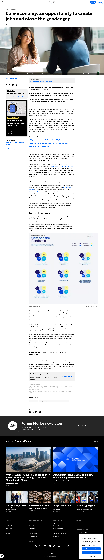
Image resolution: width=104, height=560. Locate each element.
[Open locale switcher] (2, 556)
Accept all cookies (91, 552)
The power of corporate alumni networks (62, 506)
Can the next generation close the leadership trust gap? (16, 506)
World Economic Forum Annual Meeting (41, 81)
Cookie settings (91, 556)
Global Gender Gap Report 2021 (40, 146)
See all (95, 441)
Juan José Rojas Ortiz (11, 78)
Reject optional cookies (91, 548)
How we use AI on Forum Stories (39, 505)
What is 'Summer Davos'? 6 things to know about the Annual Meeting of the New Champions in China (28, 477)
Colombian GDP (33, 191)
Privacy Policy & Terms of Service (52, 551)
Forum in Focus (11, 10)
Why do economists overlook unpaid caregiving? (45, 140)
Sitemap (52, 553)
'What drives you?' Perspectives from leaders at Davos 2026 (86, 506)
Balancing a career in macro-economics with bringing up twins (49, 143)
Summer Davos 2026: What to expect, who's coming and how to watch (73, 476)
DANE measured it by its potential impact (62, 166)
